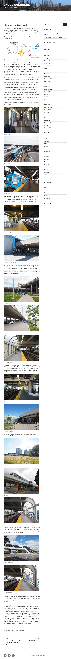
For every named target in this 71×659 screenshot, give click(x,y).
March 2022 (47, 81)
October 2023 (47, 63)
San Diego (46, 169)
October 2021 (47, 91)
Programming (27, 13)
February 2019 (47, 127)
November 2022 (48, 73)
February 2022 (47, 84)
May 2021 (46, 102)
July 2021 (46, 96)
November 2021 (48, 89)
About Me (6, 13)
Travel (22, 630)
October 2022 (47, 76)
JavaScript (46, 149)
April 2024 (46, 58)
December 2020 (48, 107)
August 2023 (47, 65)
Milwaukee (46, 154)
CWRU (45, 143)
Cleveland (46, 141)
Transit (45, 13)
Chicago (46, 138)
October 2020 (47, 109)
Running (20, 13)
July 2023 (46, 68)
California (46, 136)
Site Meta (46, 172)
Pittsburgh (46, 164)
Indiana (46, 146)
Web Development (48, 182)
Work (45, 187)
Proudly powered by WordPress (37, 655)
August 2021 (47, 94)
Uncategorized (47, 179)
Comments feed (48, 201)
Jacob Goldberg (17, 4)
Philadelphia (47, 159)
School (13, 13)
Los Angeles (47, 151)
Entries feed (47, 198)
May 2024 (46, 55)
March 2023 (47, 71)
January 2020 (47, 125)
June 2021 (46, 99)
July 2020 (46, 112)
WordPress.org (47, 203)
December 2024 (48, 53)
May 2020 (46, 115)
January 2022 (47, 86)
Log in (45, 195)
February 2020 (47, 122)
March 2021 (47, 104)
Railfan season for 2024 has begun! (52, 44)
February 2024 (47, 60)
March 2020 (47, 120)
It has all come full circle (49, 42)
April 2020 (46, 117)
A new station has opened (50, 39)
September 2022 (48, 78)
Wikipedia (46, 185)
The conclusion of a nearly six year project (54, 37)
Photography (37, 13)
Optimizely (46, 156)
